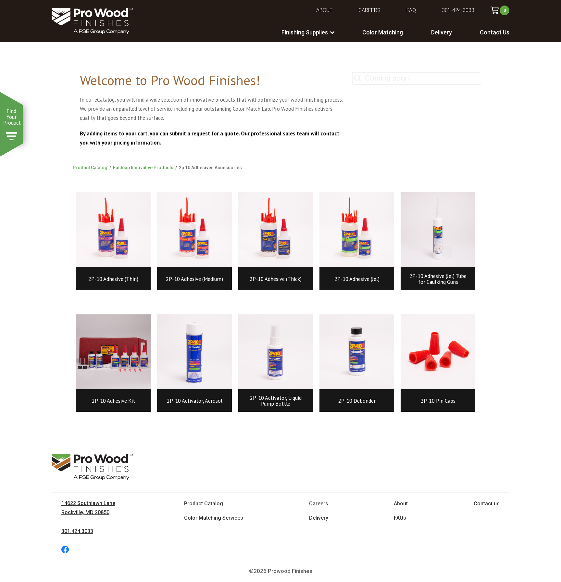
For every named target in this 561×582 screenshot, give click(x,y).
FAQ (411, 10)
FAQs (400, 518)
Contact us (487, 503)
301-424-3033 (458, 10)
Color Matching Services (213, 518)
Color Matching (382, 32)
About (324, 10)
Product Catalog (90, 167)
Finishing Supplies (304, 32)
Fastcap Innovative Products (143, 167)
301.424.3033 (77, 531)
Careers (369, 10)
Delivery (441, 32)
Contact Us (494, 32)
